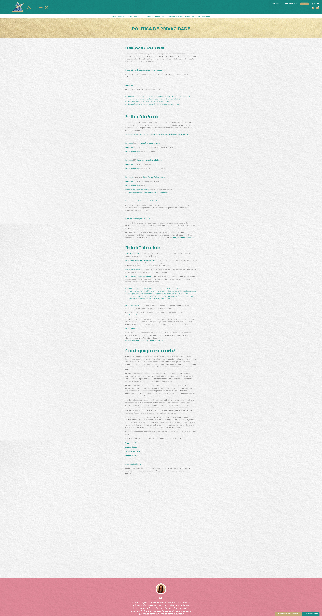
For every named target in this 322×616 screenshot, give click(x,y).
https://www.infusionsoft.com (154, 177)
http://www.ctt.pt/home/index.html (150, 160)
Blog (163, 16)
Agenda (187, 16)
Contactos (196, 16)
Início (161, 24)
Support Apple (130, 456)
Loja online (206, 16)
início (114, 16)
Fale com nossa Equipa (311, 613)
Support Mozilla (131, 443)
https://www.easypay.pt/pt (150, 143)
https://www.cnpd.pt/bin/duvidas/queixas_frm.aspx (144, 340)
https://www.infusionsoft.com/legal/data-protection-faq (146, 192)
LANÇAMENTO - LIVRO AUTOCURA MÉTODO (288, 613)
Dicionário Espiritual (175, 16)
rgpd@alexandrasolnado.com (183, 238)
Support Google (131, 447)
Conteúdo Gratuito (153, 16)
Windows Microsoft (132, 451)
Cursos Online (139, 16)
